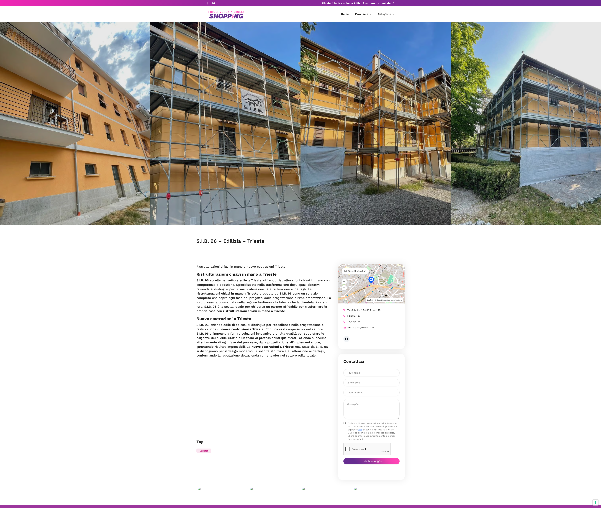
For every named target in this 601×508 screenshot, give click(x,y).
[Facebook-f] (208, 3)
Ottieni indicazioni (357, 271)
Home (345, 14)
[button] (344, 281)
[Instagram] (213, 3)
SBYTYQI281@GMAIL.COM (360, 327)
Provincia (361, 14)
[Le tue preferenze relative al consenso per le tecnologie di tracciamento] (595, 502)
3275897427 (353, 316)
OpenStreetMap (383, 300)
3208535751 (353, 321)
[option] (75, 123)
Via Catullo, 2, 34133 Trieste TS (363, 310)
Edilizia (204, 450)
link (360, 429)
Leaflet (370, 300)
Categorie (384, 14)
